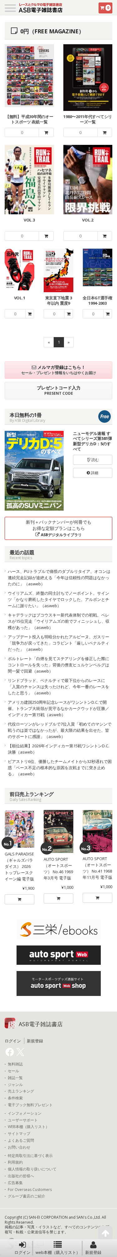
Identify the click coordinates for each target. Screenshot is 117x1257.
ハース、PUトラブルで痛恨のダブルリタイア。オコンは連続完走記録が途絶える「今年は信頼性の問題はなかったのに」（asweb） (59, 578)
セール (13, 1071)
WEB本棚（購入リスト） (28, 1126)
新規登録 (93, 1252)
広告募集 (15, 1182)
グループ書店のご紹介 (26, 1196)
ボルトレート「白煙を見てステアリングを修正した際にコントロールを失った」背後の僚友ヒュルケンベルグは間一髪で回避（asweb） (58, 665)
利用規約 (15, 1162)
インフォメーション (24, 1113)
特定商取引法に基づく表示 (30, 1155)
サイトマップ (19, 1133)
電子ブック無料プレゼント (30, 1104)
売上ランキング (21, 1091)
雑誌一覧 (15, 1077)
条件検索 (15, 1098)
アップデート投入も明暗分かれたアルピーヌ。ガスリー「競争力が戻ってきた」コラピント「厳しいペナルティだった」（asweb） (58, 643)
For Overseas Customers (30, 1189)
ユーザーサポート (23, 1120)
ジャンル (15, 1084)
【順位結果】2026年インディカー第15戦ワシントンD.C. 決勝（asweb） (60, 749)
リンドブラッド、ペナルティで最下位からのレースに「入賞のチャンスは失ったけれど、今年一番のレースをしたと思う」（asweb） (58, 687)
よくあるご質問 (21, 1140)
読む (94, 459)
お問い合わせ (19, 1147)
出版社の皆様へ (21, 1176)
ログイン (22, 1252)
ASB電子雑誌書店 (41, 1024)
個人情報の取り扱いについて (32, 1169)
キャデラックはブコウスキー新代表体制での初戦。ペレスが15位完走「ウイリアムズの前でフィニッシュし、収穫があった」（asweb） (59, 621)
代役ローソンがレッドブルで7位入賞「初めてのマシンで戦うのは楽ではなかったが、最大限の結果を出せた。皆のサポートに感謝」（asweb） (59, 730)
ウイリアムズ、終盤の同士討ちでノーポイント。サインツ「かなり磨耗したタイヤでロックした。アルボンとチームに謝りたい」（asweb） (58, 599)
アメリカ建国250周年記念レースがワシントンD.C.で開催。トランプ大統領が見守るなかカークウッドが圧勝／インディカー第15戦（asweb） (58, 708)
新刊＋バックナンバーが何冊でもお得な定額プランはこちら (58, 528)
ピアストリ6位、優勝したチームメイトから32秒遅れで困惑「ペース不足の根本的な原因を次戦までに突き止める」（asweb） (60, 768)
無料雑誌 (15, 1064)
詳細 (94, 472)
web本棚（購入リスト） (58, 1252)
